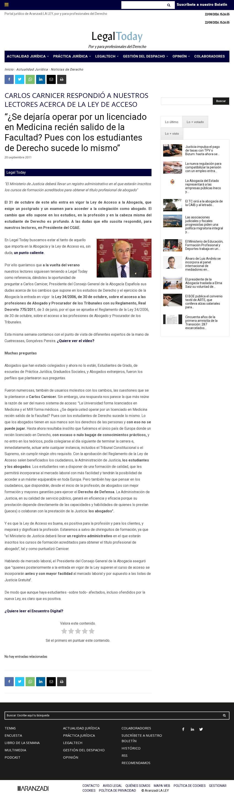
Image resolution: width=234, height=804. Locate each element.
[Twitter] (19, 79)
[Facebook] (9, 79)
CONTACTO (90, 786)
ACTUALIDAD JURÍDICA (81, 728)
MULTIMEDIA (15, 750)
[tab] (172, 122)
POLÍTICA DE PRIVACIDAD (117, 790)
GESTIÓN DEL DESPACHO (84, 750)
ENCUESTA (13, 735)
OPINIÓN (70, 757)
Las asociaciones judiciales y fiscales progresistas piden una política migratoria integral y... (204, 224)
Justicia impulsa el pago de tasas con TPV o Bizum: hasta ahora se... (202, 150)
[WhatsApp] (30, 79)
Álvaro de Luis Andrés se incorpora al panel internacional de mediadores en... (203, 264)
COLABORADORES (136, 728)
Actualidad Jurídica (32, 69)
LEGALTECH (72, 742)
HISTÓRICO (131, 748)
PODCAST (12, 757)
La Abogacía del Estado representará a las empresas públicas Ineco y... (203, 186)
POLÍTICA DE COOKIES (190, 786)
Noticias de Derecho (67, 69)
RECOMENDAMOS (136, 762)
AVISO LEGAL (112, 786)
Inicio (9, 69)
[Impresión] (61, 79)
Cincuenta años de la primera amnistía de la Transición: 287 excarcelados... (201, 322)
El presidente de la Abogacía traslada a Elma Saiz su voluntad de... (203, 283)
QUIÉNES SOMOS (137, 786)
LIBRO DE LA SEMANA (22, 742)
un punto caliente (29, 253)
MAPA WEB (162, 786)
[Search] (169, 5)
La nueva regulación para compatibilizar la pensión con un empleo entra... (203, 167)
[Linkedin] (40, 79)
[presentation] (172, 122)
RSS (125, 755)
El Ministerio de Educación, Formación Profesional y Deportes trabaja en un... (204, 245)
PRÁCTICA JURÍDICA (79, 735)
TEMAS (10, 728)
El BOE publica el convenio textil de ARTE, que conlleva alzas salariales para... (204, 301)
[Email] (51, 79)
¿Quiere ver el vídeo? (75, 341)
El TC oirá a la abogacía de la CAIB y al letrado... (204, 203)
